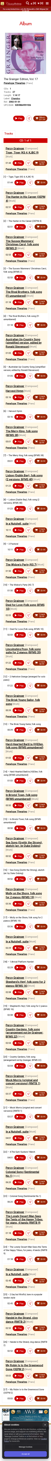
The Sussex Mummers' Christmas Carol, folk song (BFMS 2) (22, 244)
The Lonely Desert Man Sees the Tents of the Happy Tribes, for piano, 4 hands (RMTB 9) (24, 1219)
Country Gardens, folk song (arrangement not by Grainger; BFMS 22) (24, 1033)
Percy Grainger (15, 148)
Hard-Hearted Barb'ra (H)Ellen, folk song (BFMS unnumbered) (25, 746)
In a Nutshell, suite (17, 523)
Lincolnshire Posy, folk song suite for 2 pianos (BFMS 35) (23, 650)
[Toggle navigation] (47, 3)
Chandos (15, 98)
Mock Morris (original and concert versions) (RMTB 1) (23, 1081)
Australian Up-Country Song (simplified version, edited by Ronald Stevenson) (24, 343)
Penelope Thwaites (14, 83)
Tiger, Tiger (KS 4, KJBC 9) (22, 152)
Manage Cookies (25, 1447)
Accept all (26, 1454)
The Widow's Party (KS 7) (21, 564)
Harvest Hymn (14, 390)
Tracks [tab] (8, 133)
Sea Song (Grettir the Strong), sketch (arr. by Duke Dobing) (24, 844)
